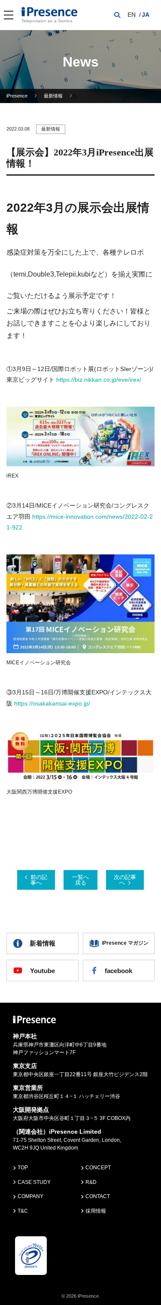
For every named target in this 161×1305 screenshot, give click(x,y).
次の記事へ (125, 880)
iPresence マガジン (125, 943)
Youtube (42, 970)
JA (145, 14)
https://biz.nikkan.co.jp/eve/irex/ (98, 379)
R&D (91, 1182)
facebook (118, 970)
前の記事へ (38, 880)
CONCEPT (98, 1168)
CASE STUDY (34, 1182)
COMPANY (30, 1196)
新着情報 (42, 943)
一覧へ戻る (80, 880)
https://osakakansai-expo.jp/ (52, 703)
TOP (23, 1168)
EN (132, 14)
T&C (23, 1211)
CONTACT (97, 1196)
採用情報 (95, 1211)
